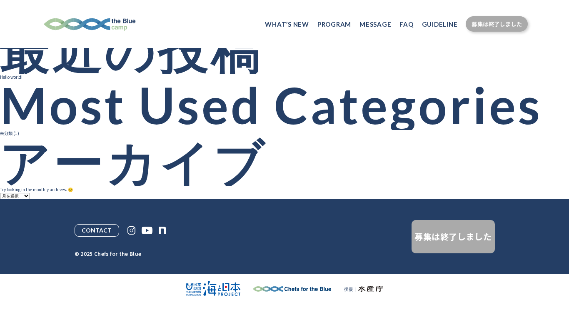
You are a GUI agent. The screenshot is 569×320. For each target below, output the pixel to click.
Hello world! (11, 77)
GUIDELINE (440, 24)
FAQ (406, 24)
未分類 (6, 133)
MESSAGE (375, 24)
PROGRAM (334, 24)
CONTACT (97, 230)
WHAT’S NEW (287, 24)
